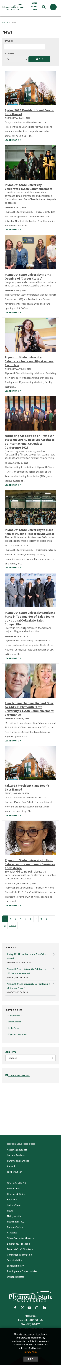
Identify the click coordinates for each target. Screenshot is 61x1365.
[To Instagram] (37, 1308)
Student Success (15, 1276)
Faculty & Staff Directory (20, 1249)
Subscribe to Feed (19, 1075)
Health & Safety (15, 1221)
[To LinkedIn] (45, 1308)
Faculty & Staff (14, 1171)
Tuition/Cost (14, 1204)
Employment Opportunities (22, 1271)
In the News (13, 1027)
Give (35, 9)
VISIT (35, 3)
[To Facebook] (16, 1308)
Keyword (8, 41)
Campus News (15, 1015)
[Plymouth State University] (13, 7)
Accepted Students (17, 1149)
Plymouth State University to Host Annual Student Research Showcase (30, 532)
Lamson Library (15, 1265)
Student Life (13, 1188)
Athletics (12, 1232)
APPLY (34, 6)
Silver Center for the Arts (20, 1238)
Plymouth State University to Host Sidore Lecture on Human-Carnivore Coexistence (30, 864)
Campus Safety (15, 1227)
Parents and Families (18, 1160)
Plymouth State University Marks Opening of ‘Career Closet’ (28, 276)
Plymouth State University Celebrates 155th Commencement (29, 187)
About (5, 22)
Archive (10, 1051)
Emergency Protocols (18, 1243)
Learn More (12, 140)
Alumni (11, 1166)
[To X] (23, 1308)
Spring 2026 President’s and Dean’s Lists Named (27, 956)
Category (9, 53)
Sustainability (14, 1260)
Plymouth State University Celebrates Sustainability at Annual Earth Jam (29, 361)
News (10, 1210)
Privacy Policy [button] (30, 1351)
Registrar (12, 1199)
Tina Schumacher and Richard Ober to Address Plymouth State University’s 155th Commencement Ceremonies (29, 709)
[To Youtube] (30, 1308)
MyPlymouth (14, 1216)
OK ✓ (30, 1359)
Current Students (16, 1155)
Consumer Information (19, 1254)
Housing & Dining (16, 1194)
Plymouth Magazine (17, 1034)
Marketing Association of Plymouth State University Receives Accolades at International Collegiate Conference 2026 (30, 441)
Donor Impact (14, 1021)
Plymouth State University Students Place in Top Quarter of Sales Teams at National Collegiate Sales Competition (30, 618)
